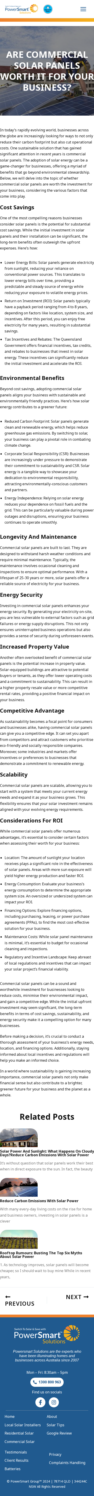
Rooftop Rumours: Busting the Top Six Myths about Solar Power (41, 1254)
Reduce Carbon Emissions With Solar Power (39, 1200)
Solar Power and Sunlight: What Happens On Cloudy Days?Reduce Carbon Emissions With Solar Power (47, 1153)
